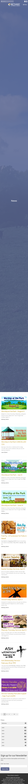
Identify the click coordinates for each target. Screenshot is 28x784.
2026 (14, 727)
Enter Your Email (5, 764)
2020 (14, 745)
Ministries (14, 723)
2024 (14, 733)
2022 (14, 739)
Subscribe (5, 769)
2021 (14, 742)
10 (14, 714)
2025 (14, 730)
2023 (14, 736)
